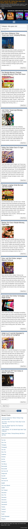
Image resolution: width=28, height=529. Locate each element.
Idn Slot (3, 459)
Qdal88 (3, 483)
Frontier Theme (23, 527)
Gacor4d (3, 475)
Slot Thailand (4, 490)
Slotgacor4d (4, 473)
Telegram (3, 518)
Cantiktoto (3, 454)
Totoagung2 (4, 447)
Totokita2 (3, 509)
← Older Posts (4, 406)
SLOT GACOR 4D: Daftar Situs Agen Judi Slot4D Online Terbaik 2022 (12, 2)
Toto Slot (3, 440)
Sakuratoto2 (4, 502)
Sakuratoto (3, 492)
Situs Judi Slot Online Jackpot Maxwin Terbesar (12, 259)
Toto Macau (4, 464)
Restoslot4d (4, 466)
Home (3, 8)
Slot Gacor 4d (4, 480)
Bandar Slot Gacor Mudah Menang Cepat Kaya (13, 223)
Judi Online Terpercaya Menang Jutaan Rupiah (12, 111)
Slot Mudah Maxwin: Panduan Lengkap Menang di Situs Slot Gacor (14, 73)
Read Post (23, 67)
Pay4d (2, 514)
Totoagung (3, 444)
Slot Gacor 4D (4, 471)
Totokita (3, 506)
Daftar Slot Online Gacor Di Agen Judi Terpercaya (12, 148)
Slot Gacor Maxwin (5, 485)
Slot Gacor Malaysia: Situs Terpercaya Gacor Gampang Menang (13, 34)
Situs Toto (3, 442)
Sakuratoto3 (4, 504)
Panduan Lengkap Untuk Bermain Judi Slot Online (12, 186)
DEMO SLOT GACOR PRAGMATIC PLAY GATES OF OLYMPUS (13, 334)
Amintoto (3, 456)
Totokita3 (3, 511)
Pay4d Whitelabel (5, 516)
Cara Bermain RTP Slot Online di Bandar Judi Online (12, 372)
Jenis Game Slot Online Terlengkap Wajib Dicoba (13, 297)
